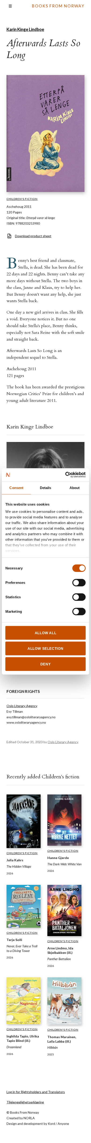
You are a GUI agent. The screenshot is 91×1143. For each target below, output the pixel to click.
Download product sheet (33, 236)
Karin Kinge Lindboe (25, 29)
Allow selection (45, 648)
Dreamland (14, 1047)
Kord (51, 1124)
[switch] (79, 582)
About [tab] (75, 487)
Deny (45, 664)
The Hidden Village (19, 866)
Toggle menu (10, 6)
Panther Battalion (59, 959)
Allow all (45, 633)
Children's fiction (22, 199)
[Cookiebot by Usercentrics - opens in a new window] (65, 475)
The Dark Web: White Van (64, 864)
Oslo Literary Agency (22, 706)
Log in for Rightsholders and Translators (36, 1092)
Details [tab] (45, 487)
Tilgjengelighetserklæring (25, 1102)
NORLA (29, 1118)
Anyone (63, 1124)
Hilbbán (52, 1047)
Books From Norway (58, 5)
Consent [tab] (16, 487)
